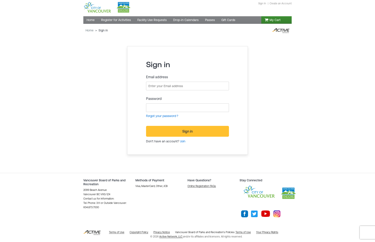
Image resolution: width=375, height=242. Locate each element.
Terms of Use (243, 232)
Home (90, 30)
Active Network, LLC (171, 236)
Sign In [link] (262, 3)
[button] (202, 186)
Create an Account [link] (281, 3)
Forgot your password (161, 116)
